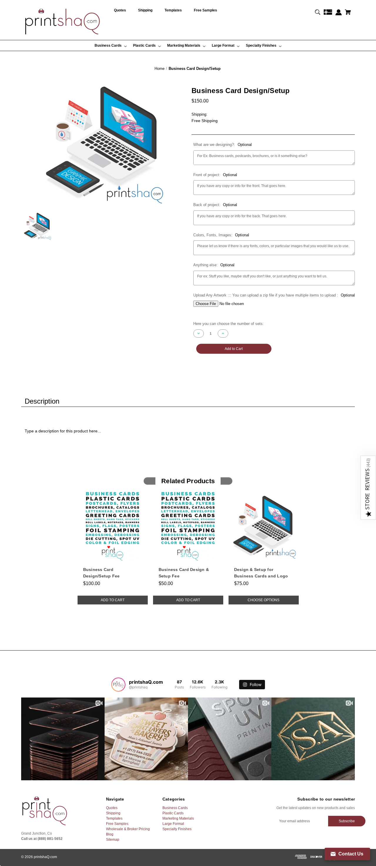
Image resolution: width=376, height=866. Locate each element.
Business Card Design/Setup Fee (101, 572)
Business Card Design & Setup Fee (184, 572)
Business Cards (175, 808)
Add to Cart (113, 600)
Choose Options (263, 600)
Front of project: (215, 175)
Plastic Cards (173, 813)
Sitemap (112, 840)
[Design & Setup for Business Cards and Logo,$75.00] (263, 526)
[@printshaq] (118, 684)
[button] (368, 488)
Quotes (112, 808)
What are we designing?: (222, 144)
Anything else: (213, 265)
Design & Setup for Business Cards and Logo (261, 572)
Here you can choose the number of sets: (228, 323)
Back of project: (215, 205)
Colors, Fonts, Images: (221, 235)
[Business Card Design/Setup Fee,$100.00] (112, 526)
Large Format (173, 824)
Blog (109, 834)
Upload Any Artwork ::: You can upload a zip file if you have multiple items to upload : (274, 295)
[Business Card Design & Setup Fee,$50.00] (188, 526)
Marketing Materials (178, 818)
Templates (114, 818)
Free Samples (117, 824)
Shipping (113, 813)
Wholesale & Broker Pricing (128, 829)
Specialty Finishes (177, 829)
